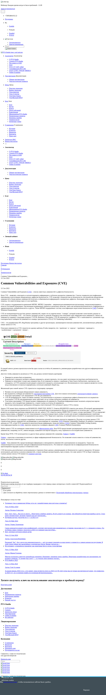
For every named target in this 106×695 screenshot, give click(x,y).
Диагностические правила (18, 81)
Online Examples (14, 72)
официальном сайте (46, 428)
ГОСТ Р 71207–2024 (16, 67)
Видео (11, 106)
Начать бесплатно (11, 141)
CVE (29, 292)
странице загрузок (34, 454)
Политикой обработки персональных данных (72, 492)
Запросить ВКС (10, 139)
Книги (11, 108)
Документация (10, 76)
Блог (6, 101)
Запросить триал (11, 612)
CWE (94, 308)
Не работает (9, 617)
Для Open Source (15, 96)
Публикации (5, 269)
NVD (61, 421)
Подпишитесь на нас (12, 650)
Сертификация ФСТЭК (17, 69)
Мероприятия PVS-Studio (18, 114)
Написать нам (6, 659)
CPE (56, 425)
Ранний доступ (10, 600)
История (12, 128)
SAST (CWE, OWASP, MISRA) (20, 70)
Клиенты (12, 130)
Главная (3, 265)
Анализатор (9, 56)
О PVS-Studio (14, 59)
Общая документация (16, 79)
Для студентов (14, 94)
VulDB (72, 434)
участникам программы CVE (44, 394)
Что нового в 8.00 (15, 63)
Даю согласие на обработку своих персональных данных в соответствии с (45, 492)
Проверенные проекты (17, 116)
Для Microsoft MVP (16, 98)
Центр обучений (15, 110)
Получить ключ (6, 585)
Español (11, 33)
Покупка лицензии (16, 88)
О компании (9, 125)
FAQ (10, 65)
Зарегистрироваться (8, 9)
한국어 (11, 35)
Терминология (14, 120)
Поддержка (9, 19)
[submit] (11, 49)
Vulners (65, 434)
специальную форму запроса (87, 394)
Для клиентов (14, 92)
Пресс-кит (12, 136)
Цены (7, 85)
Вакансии (12, 132)
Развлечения (13, 112)
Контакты (12, 134)
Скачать (8, 610)
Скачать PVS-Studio (16, 61)
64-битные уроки (15, 121)
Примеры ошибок (15, 118)
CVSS (67, 423)
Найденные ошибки (12, 596)
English (11, 26)
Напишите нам (10, 648)
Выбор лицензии (15, 90)
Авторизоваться (14, 42)
